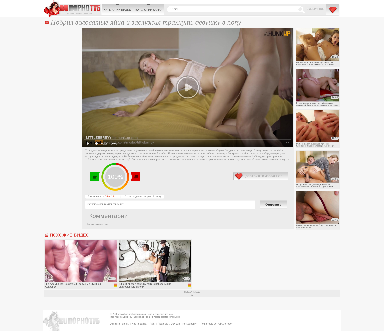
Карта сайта (139, 323)
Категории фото (148, 9)
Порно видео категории (138, 196)
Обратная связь (119, 323)
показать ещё (192, 292)
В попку (157, 196)
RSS (152, 323)
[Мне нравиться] (95, 176)
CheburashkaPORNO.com (72, 8)
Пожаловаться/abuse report (216, 323)
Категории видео (117, 9)
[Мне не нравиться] (135, 176)
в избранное (260, 176)
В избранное (315, 9)
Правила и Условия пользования (177, 323)
